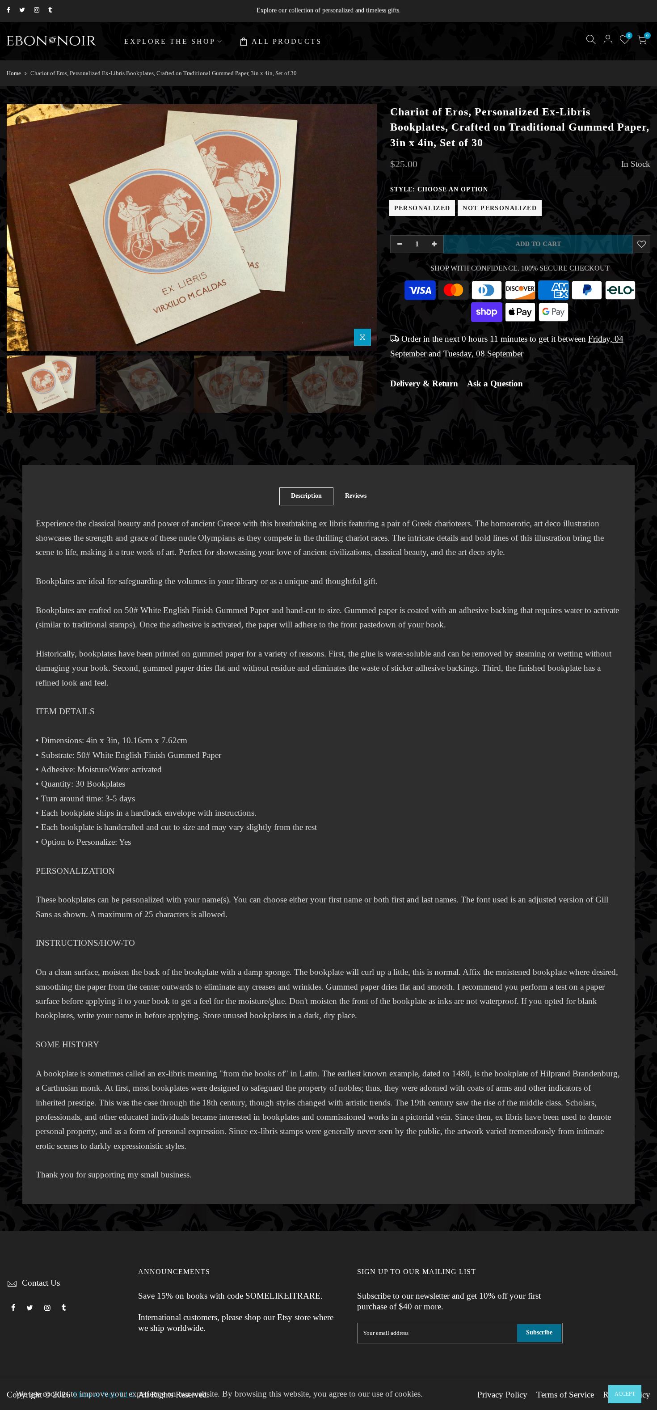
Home (14, 73)
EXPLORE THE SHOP (169, 41)
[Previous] (22, 227)
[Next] (361, 227)
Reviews (355, 495)
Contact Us (41, 1283)
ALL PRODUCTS (287, 41)
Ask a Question (495, 383)
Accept (625, 1394)
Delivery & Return (424, 383)
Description (306, 495)
